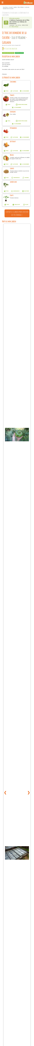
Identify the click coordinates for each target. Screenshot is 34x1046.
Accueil (10, 7)
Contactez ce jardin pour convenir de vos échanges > (17, 213)
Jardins (15, 7)
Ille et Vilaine (21, 7)
